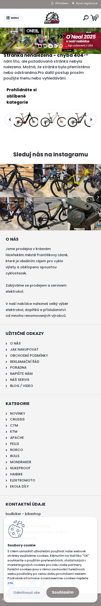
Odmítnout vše (26, 592)
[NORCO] (49, 119)
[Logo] (51, 18)
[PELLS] (22, 119)
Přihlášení (61, 3)
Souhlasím (63, 592)
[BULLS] (77, 119)
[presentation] (10, 119)
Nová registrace (86, 3)
